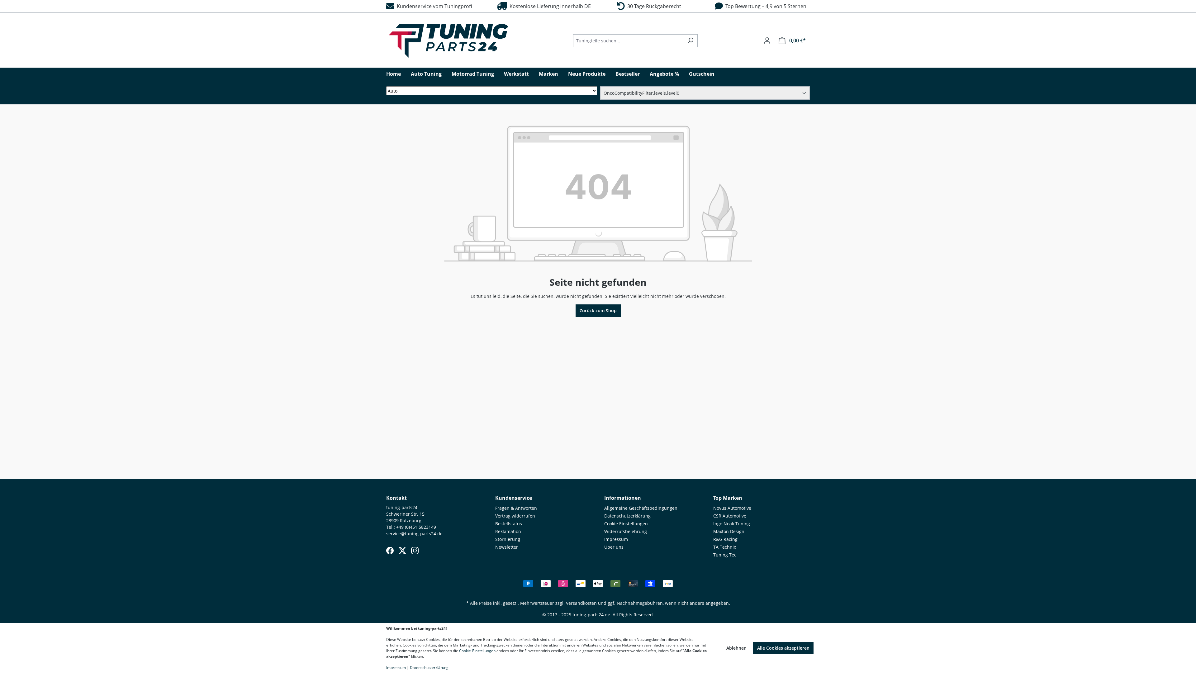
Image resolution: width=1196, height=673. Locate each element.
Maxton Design (728, 531)
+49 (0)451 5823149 (416, 527)
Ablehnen (736, 648)
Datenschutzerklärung (627, 516)
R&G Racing (725, 539)
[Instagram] (415, 550)
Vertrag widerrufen (515, 516)
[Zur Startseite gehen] (448, 40)
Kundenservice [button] (513, 497)
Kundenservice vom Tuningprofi (433, 6)
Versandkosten (581, 603)
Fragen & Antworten (516, 508)
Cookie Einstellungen (626, 524)
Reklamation (508, 531)
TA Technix (724, 547)
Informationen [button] (622, 497)
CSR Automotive (729, 516)
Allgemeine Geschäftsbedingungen (640, 508)
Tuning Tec (724, 555)
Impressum (616, 539)
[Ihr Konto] (767, 40)
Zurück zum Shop (598, 310)
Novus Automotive (732, 508)
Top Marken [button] (727, 497)
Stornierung (507, 539)
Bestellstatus (508, 524)
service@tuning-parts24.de (414, 534)
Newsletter (506, 547)
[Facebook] (390, 550)
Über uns (614, 547)
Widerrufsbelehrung (625, 531)
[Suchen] (690, 40)
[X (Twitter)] (402, 550)
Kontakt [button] (396, 497)
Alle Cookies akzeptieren (783, 648)
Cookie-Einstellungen (477, 650)
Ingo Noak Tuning (731, 524)
